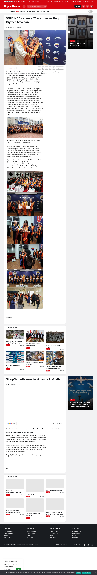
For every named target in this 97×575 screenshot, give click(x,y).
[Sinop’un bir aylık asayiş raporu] (15, 361)
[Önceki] (15, 1)
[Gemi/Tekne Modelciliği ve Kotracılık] (80, 32)
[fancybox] (25, 127)
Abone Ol (78, 6)
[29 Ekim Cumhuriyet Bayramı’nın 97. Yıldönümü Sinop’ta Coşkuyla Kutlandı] (15, 488)
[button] (87, 6)
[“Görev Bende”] (35, 488)
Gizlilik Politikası (7, 569)
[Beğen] (39, 68)
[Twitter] (88, 545)
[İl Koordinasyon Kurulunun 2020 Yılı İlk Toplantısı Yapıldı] (55, 508)
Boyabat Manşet (12, 6)
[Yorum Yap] (46, 68)
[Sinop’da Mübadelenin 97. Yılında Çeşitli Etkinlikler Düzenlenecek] (15, 508)
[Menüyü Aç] (24, 6)
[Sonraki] (16, 1)
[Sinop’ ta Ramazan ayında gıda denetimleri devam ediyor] (55, 361)
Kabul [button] (19, 569)
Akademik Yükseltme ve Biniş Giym (26, 166)
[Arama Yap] (83, 6)
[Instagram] (92, 545)
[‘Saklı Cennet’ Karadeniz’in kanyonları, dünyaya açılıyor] (15, 340)
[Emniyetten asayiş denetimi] (55, 488)
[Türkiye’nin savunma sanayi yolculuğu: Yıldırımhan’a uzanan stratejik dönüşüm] (80, 393)
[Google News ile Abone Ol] (11, 68)
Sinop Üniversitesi (18, 77)
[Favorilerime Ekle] (42, 68)
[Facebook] (85, 545)
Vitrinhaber (9, 317)
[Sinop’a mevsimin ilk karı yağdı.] (55, 340)
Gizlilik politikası (86, 572)
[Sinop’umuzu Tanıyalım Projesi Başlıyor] (35, 340)
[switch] (90, 11)
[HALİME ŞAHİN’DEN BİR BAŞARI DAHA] (35, 508)
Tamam (78, 572)
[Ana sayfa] (6, 11)
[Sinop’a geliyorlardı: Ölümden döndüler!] (35, 361)
